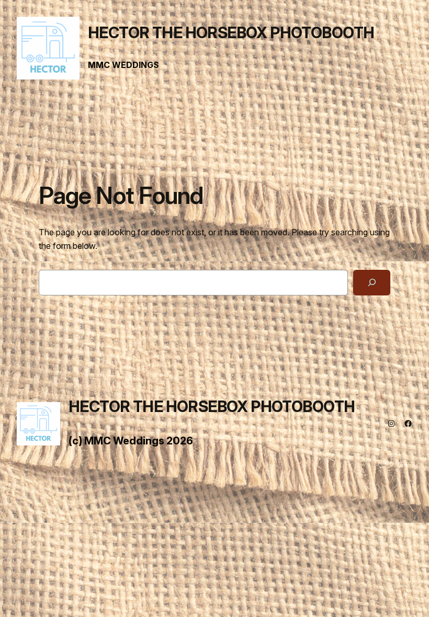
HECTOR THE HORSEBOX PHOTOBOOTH (231, 33)
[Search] (371, 282)
